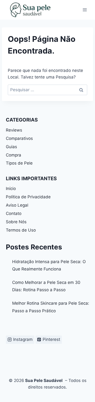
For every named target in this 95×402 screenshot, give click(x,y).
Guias (11, 146)
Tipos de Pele (19, 163)
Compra (13, 155)
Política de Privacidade (28, 196)
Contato (13, 213)
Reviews (14, 130)
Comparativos (19, 138)
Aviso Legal (17, 205)
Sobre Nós (16, 221)
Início (11, 188)
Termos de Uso (21, 230)
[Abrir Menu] (84, 9)
